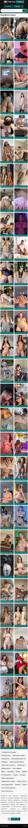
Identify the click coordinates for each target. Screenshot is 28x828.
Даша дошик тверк (19, 755)
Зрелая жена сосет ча (8, 765)
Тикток (15, 2)
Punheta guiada (6, 775)
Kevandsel (10, 771)
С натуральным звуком (8, 752)
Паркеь (15, 775)
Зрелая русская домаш (17, 762)
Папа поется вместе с (8, 788)
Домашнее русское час (18, 758)
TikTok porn (4, 826)
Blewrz (3, 771)
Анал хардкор (17, 768)
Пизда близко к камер (8, 781)
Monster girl (21, 765)
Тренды (17, 6)
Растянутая (5, 758)
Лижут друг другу (7, 784)
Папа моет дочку (6, 791)
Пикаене (17, 784)
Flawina (18, 771)
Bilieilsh (24, 771)
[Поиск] (24, 10)
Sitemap (25, 825)
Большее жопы (6, 755)
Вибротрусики (6, 768)
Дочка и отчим (21, 781)
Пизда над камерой (7, 778)
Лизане (24, 784)
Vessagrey (4, 762)
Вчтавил (22, 775)
